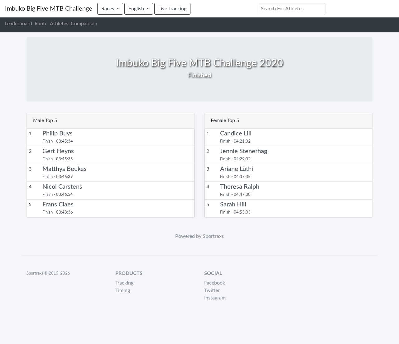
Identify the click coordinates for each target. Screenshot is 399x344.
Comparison (84, 23)
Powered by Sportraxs (199, 236)
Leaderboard (18, 23)
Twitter (212, 290)
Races (108, 8)
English (136, 8)
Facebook (214, 282)
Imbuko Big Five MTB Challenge (48, 9)
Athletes (59, 23)
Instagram (215, 297)
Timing (122, 290)
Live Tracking (172, 8)
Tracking (124, 282)
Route (41, 23)
